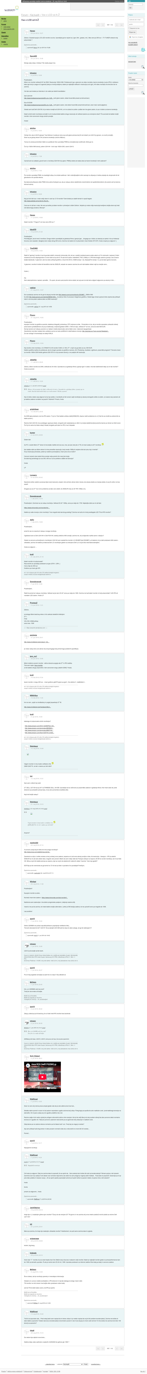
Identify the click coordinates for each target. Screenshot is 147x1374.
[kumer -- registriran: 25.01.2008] (26, 433)
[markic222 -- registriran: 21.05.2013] (26, 843)
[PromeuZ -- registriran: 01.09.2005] (26, 603)
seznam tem (132, 61)
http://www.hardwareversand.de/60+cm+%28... (38, 98)
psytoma (33, 635)
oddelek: (60, 1364)
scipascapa (34, 1238)
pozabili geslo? (133, 45)
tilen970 (33, 229)
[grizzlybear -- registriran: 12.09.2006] (26, 410)
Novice (3, 19)
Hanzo (32, 31)
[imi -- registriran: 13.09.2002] (26, 777)
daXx (32, 520)
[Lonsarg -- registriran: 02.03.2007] (26, 476)
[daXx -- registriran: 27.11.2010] (26, 520)
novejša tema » (96, 1364)
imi (31, 776)
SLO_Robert (35, 1056)
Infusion (33, 73)
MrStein (33, 982)
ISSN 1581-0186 (55, 1371)
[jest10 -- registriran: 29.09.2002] (26, 919)
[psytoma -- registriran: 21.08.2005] (26, 636)
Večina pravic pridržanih (14, 1371)
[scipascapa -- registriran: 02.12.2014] (26, 1239)
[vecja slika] (38, 754)
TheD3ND (34, 248)
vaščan (33, 288)
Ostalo (3, 42)
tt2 (31, 1224)
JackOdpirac (35, 1208)
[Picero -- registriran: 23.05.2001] (26, 316)
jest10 (32, 919)
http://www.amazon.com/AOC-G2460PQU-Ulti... (40, 726)
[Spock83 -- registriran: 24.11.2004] (26, 57)
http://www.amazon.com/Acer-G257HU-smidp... (39, 733)
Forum (3, 24)
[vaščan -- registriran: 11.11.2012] (26, 288)
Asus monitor (38, 665)
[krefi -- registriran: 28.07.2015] (26, 555)
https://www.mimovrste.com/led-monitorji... (55, 897)
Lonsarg (33, 475)
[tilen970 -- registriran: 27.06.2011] (26, 230)
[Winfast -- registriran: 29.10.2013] (26, 882)
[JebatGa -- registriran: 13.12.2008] (26, 361)
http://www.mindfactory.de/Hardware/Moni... (37, 707)
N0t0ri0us (34, 695)
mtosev (33, 944)
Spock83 (33, 56)
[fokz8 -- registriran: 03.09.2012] (26, 1331)
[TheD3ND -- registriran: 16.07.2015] (26, 249)
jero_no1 (33, 656)
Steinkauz (34, 746)
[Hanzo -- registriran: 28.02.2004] (26, 32)
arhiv (5, 21)
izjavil (44, 386)
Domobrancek (35, 496)
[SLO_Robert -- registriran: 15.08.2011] (26, 1057)
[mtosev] (26, 945)
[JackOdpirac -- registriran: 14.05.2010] (26, 1208)
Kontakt (45, 1371)
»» (121, 25)
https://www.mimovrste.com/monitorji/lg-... (37, 508)
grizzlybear (34, 409)
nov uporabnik (132, 42)
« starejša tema (50, 1364)
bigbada (33, 1253)
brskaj (5, 38)
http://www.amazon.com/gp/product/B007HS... (39, 730)
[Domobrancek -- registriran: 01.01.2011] (26, 497)
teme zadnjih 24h (9, 29)
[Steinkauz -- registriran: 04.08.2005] (26, 747)
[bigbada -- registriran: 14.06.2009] (26, 1254)
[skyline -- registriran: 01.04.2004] (26, 129)
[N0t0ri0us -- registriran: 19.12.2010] (26, 696)
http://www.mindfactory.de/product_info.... (36, 642)
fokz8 (32, 1330)
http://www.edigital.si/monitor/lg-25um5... (36, 201)
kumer (32, 433)
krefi (32, 554)
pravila (6, 44)
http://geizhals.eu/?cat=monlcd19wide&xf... (95, 331)
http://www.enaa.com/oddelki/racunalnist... (37, 852)
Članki (3, 32)
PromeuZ (33, 603)
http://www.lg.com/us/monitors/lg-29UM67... (72, 294)
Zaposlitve (4, 36)
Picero (32, 315)
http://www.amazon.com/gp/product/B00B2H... (39, 728)
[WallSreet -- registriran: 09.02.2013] (26, 1100)
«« (98, 25)
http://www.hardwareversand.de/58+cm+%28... (38, 105)
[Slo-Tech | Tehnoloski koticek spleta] (12, 9)
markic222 (34, 843)
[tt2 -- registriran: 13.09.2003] (26, 1225)
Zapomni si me (134, 28)
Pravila (3, 1371)
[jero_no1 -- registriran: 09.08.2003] (26, 657)
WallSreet (34, 1099)
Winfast (33, 882)
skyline (33, 128)
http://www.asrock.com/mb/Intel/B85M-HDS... (43, 297)
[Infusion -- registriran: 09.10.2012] (26, 74)
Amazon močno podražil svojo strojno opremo (44, 1)
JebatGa (33, 360)
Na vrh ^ (143, 1371)
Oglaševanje (38, 1371)
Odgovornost (28, 1371)
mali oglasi (7, 27)
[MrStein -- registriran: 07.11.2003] (26, 983)
